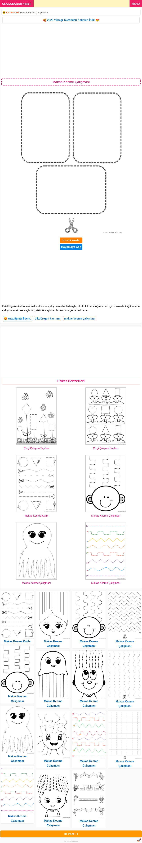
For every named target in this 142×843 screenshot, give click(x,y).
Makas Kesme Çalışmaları (34, 12)
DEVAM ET (71, 834)
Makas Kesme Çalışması (105, 515)
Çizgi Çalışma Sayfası (36, 448)
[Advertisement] (71, 50)
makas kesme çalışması (79, 318)
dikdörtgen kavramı (47, 318)
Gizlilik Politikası (71, 841)
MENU (136, 3)
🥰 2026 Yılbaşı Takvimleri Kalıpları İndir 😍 (71, 20)
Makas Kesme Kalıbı (36, 515)
